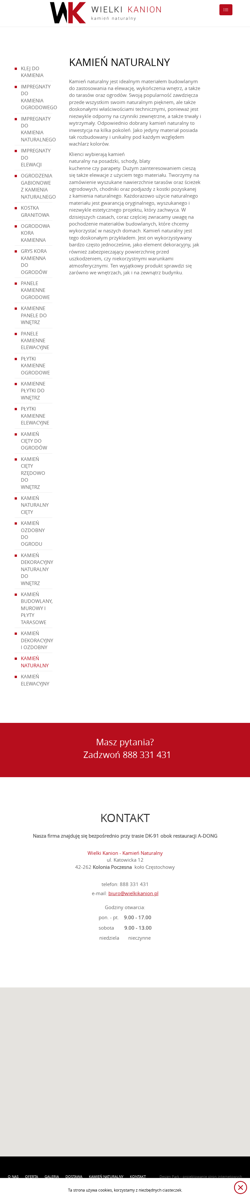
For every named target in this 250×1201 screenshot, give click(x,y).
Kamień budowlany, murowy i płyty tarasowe (36, 608)
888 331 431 (147, 755)
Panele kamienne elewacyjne (35, 340)
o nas (13, 1176)
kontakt (138, 1176)
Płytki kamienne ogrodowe (35, 365)
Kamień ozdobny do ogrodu (33, 533)
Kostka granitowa (35, 211)
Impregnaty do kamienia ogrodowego (36, 97)
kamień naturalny (106, 1176)
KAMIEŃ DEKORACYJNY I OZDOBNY (36, 640)
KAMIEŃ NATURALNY (35, 661)
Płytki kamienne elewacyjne (35, 415)
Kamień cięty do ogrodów (34, 441)
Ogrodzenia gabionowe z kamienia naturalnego (36, 186)
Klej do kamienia (32, 71)
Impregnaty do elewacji (35, 157)
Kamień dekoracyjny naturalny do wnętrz (36, 569)
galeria (52, 1176)
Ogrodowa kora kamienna (35, 233)
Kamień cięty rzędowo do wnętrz (33, 473)
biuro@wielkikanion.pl (133, 893)
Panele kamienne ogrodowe (35, 290)
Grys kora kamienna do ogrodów (34, 261)
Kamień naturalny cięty (35, 505)
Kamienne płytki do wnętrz (33, 390)
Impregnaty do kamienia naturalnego (36, 129)
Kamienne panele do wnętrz (34, 315)
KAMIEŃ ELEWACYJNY (35, 679)
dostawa (73, 1176)
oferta (31, 1176)
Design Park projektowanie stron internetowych (201, 1176)
